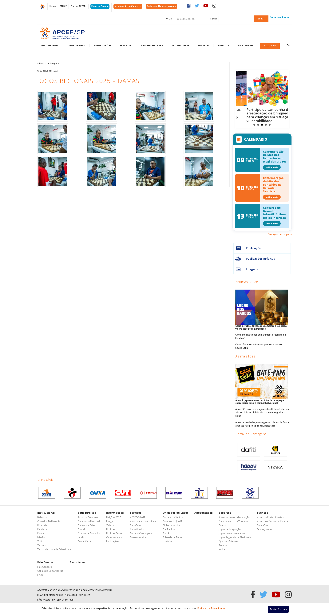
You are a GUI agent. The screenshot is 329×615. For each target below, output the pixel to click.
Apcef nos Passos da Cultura (272, 521)
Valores (41, 545)
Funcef (81, 529)
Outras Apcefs (114, 537)
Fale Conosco (246, 45)
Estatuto (41, 533)
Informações (102, 45)
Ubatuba (167, 541)
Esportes (203, 45)
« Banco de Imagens (48, 63)
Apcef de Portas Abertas (270, 517)
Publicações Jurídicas (260, 258)
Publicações (254, 248)
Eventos (223, 45)
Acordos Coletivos (88, 517)
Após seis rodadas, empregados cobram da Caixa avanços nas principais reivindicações (262, 424)
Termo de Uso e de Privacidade (54, 549)
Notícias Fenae (246, 281)
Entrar (261, 18)
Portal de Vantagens (251, 434)
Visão (40, 541)
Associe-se (270, 45)
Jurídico (82, 537)
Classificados (137, 529)
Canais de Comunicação (50, 570)
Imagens (252, 269)
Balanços (42, 517)
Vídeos (110, 525)
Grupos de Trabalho (89, 533)
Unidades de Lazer (151, 45)
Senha (213, 18)
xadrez (222, 549)
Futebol (223, 525)
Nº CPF (169, 18)
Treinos (223, 545)
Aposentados (180, 45)
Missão (41, 537)
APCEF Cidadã (137, 517)
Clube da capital (171, 525)
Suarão (166, 533)
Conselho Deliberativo (49, 521)
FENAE (63, 6)
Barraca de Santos (173, 517)
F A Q (40, 574)
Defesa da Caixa (86, 525)
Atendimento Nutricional (143, 521)
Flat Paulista (169, 529)
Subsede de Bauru (173, 537)
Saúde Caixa (84, 541)
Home (53, 6)
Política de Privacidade (211, 608)
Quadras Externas (228, 541)
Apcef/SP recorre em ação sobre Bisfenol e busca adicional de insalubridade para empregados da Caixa (262, 412)
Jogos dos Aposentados (232, 533)
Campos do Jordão (173, 521)
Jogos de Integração (230, 529)
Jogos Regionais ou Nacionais (235, 537)
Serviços (125, 45)
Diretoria (42, 525)
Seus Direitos (76, 45)
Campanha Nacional (89, 521)
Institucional (50, 45)
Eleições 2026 (113, 517)
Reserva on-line (138, 537)
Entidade (42, 529)
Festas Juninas (264, 529)
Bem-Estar (135, 525)
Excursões (262, 525)
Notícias (110, 529)
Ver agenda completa (280, 234)
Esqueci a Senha (279, 17)
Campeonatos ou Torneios (233, 521)
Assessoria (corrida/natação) (234, 517)
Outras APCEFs (78, 6)
